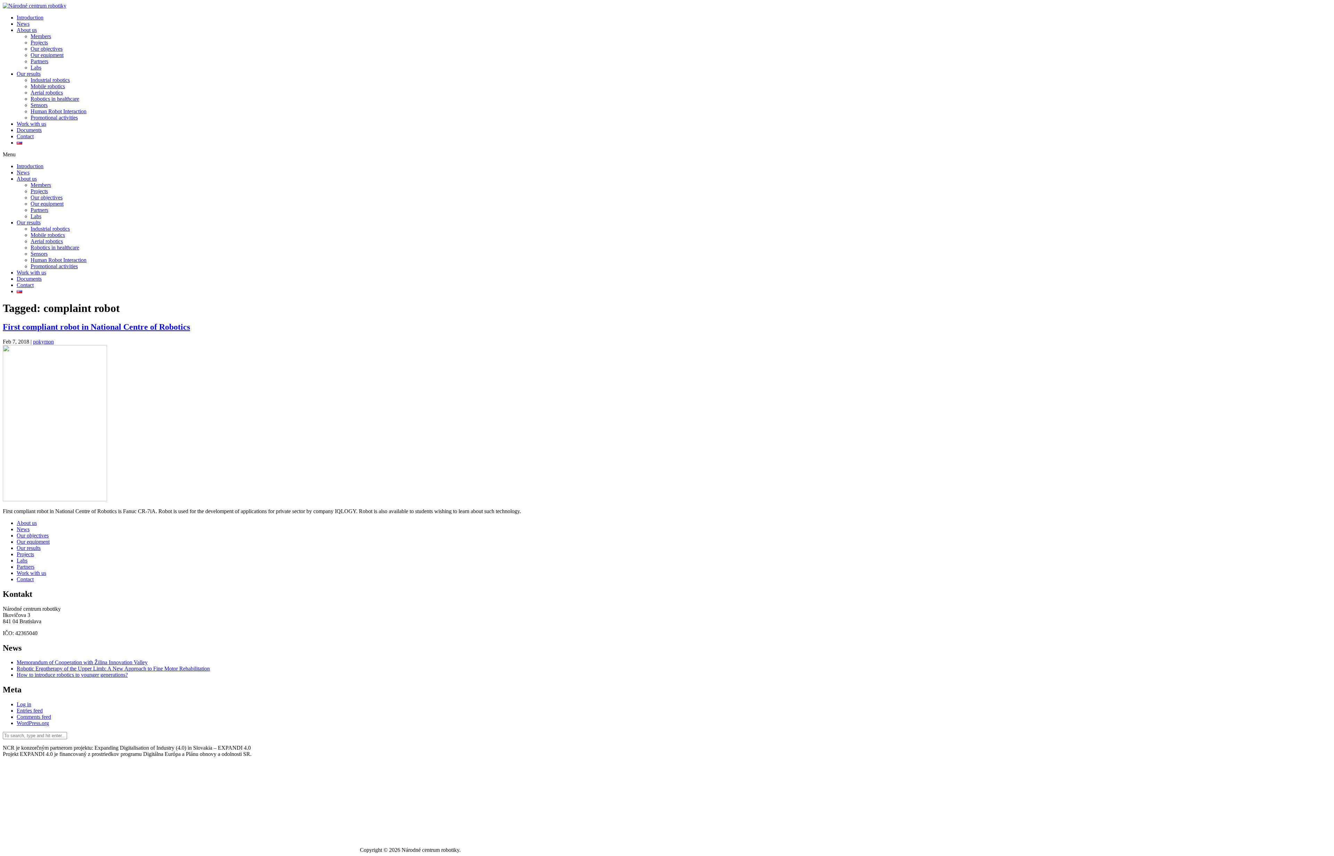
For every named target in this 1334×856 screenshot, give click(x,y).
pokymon (43, 342)
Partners (39, 61)
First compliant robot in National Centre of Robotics (96, 326)
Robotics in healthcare (55, 99)
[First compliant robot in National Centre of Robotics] (55, 499)
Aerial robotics (47, 93)
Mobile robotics (48, 86)
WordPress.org (33, 723)
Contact (25, 136)
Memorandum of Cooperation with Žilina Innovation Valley (82, 662)
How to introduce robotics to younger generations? (72, 675)
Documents (29, 130)
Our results (29, 74)
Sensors (39, 105)
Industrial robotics (50, 80)
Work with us (31, 124)
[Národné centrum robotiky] (34, 6)
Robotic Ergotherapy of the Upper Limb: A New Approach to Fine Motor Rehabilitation (113, 669)
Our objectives (47, 49)
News (23, 24)
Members (41, 36)
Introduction (30, 17)
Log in (24, 704)
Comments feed (34, 717)
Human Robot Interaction (59, 111)
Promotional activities (54, 118)
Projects (39, 43)
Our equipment (47, 55)
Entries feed (30, 711)
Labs (36, 68)
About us (27, 30)
